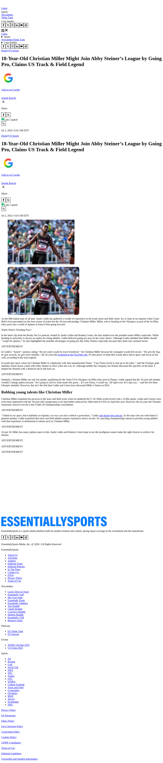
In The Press (14, 569)
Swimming (13, 701)
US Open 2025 (15, 648)
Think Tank (7, 17)
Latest (4, 8)
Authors (12, 560)
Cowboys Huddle (16, 611)
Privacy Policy (15, 578)
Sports (7, 36)
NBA (10, 670)
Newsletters (7, 14)
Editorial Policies (16, 566)
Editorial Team (15, 563)
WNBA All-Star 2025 (19, 645)
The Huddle (14, 606)
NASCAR (13, 667)
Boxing (11, 661)
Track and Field (15, 687)
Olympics (12, 693)
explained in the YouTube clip (72, 354)
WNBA (12, 681)
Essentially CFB (16, 617)
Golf (10, 664)
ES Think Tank (15, 631)
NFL (10, 673)
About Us (13, 555)
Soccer (11, 699)
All (9, 658)
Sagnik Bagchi (8, 98)
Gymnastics (13, 690)
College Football (16, 684)
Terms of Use (14, 581)
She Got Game (15, 597)
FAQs (11, 575)
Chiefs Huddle (15, 609)
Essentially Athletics (18, 603)
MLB (10, 696)
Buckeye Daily (15, 620)
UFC (10, 678)
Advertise (12, 558)
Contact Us (13, 572)
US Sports (13, 50)
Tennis (11, 676)
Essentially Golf (16, 594)
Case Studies (10, 42)
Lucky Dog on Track (18, 591)
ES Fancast (13, 634)
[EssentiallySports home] (54, 525)
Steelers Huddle (16, 614)
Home (4, 50)
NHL (10, 704)
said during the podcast (110, 415)
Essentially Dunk (16, 600)
